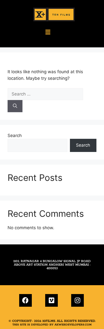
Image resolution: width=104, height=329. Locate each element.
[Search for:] (45, 93)
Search (15, 135)
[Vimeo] (51, 300)
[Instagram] (77, 300)
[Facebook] (25, 300)
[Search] (15, 106)
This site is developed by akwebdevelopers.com (52, 324)
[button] (48, 32)
